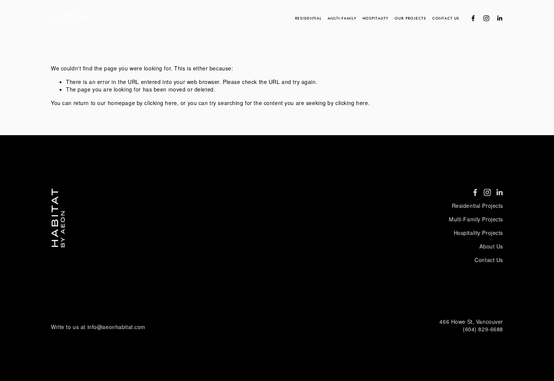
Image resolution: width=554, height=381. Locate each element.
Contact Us (446, 18)
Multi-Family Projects (476, 219)
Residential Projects (477, 205)
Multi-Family (342, 18)
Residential (308, 18)
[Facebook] (473, 18)
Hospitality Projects (478, 232)
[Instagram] (486, 18)
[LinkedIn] (499, 18)
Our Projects (410, 18)
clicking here (160, 103)
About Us (491, 246)
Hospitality (376, 18)
